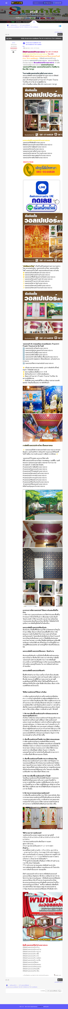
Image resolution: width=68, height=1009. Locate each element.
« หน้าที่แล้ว (56, 32)
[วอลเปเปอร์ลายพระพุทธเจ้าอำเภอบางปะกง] (41, 176)
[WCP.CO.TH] (17, 2)
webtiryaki (46, 1006)
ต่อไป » (61, 32)
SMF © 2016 (27, 1006)
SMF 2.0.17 (21, 1006)
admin (13, 42)
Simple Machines (33, 1006)
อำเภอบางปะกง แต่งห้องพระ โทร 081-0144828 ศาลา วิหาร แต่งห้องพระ (32, 44)
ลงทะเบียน (49, 18)
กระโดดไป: (43, 990)
